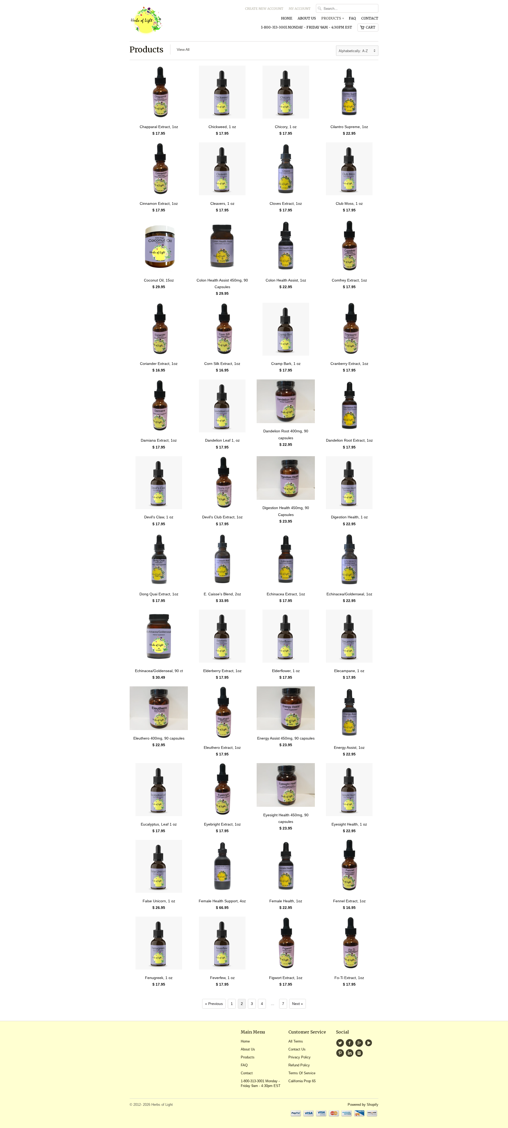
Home (286, 18)
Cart (370, 27)
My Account (300, 9)
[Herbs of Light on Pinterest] (341, 1053)
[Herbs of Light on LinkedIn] (350, 1053)
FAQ (352, 18)
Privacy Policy (299, 1057)
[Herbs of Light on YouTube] (369, 1043)
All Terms (295, 1041)
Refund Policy (299, 1065)
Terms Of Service (301, 1073)
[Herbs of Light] (169, 20)
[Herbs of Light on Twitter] (341, 1043)
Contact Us (297, 1049)
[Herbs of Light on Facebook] (350, 1043)
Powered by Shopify (363, 1105)
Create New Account (264, 9)
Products (332, 18)
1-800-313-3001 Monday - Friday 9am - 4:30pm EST (306, 27)
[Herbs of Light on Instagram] (360, 1053)
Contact (369, 18)
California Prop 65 (302, 1081)
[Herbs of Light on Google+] (360, 1043)
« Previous (214, 1004)
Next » (297, 1004)
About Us (307, 18)
